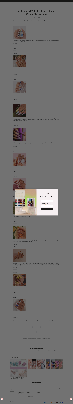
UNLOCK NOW (47, 208)
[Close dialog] (56, 189)
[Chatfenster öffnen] (71, 399)
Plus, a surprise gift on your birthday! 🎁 (46, 204)
